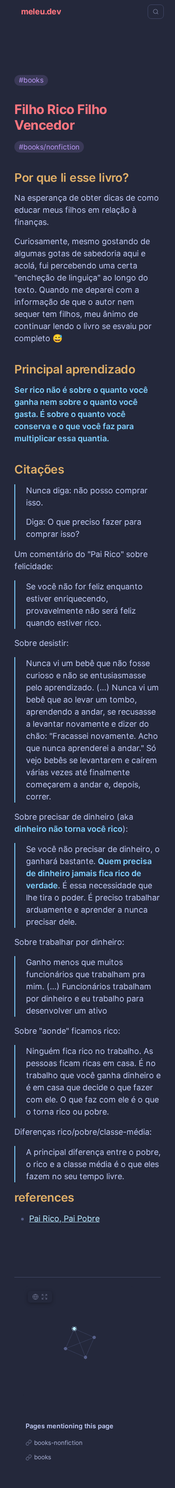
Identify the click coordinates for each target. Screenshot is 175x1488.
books (42, 1457)
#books (31, 80)
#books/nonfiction (49, 147)
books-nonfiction (58, 1442)
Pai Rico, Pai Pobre (64, 1218)
